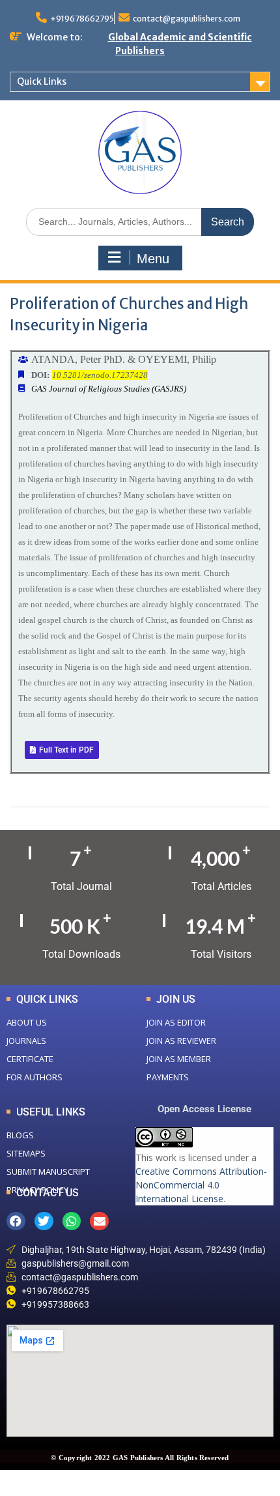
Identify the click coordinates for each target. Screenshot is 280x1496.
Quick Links (41, 81)
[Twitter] (44, 1221)
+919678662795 (82, 18)
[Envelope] (99, 1221)
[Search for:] (140, 221)
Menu (153, 259)
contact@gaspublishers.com (186, 18)
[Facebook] (16, 1221)
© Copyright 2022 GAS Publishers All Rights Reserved (140, 1457)
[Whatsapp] (72, 1221)
